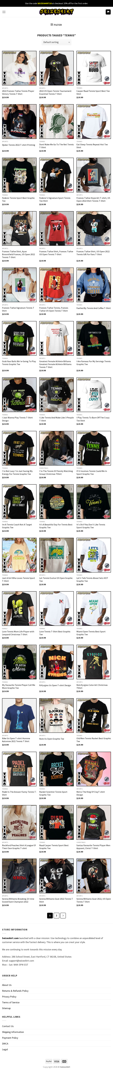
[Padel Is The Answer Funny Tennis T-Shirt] (19, 769)
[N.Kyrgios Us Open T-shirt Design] (56, 662)
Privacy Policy (9, 996)
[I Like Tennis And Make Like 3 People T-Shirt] (56, 395)
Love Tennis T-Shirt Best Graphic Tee (54, 633)
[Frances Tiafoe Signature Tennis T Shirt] (19, 285)
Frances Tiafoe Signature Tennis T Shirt (18, 309)
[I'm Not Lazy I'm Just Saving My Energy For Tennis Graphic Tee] (19, 448)
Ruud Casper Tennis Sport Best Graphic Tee (54, 847)
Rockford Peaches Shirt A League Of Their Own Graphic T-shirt (19, 847)
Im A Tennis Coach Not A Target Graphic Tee (17, 526)
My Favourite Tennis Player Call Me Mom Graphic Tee (18, 686)
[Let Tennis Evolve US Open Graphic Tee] (56, 555)
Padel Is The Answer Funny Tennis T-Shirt (19, 793)
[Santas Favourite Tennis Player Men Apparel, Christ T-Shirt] (94, 822)
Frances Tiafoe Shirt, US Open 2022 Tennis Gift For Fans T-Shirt (93, 253)
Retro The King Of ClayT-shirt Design (90, 793)
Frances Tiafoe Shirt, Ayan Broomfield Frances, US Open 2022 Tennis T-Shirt (18, 254)
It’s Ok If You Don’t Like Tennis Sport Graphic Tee (90, 526)
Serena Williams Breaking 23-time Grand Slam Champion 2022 (18, 900)
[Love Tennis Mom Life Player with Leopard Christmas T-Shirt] (19, 609)
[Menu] (4, 12)
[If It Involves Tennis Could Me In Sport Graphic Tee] (94, 448)
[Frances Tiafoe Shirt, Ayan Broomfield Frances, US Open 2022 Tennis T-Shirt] (19, 228)
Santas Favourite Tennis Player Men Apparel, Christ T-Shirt (93, 847)
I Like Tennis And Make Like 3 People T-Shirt (56, 419)
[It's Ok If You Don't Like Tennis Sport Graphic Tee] (94, 502)
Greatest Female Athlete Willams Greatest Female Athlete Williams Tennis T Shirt (55, 364)
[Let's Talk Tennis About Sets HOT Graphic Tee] (94, 555)
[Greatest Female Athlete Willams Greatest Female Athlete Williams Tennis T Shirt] (56, 338)
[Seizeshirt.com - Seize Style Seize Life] (56, 12)
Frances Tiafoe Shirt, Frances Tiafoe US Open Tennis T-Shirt (56, 253)
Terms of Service (10, 1002)
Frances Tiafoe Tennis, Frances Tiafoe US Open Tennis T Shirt (53, 309)
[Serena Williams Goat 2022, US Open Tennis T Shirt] (94, 876)
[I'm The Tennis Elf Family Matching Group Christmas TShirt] (56, 448)
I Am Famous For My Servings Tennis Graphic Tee (93, 363)
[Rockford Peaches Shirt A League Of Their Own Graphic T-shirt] (19, 822)
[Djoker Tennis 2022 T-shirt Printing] (19, 121)
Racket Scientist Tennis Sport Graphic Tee (53, 793)
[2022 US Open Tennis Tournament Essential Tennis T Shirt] (56, 68)
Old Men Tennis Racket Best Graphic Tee (93, 740)
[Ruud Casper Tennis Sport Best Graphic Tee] (56, 822)
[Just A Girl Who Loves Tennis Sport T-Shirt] (19, 555)
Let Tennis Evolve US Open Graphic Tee (56, 579)
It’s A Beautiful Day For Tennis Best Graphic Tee (55, 526)
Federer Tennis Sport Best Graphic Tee (18, 199)
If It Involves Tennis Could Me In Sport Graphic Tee (91, 472)
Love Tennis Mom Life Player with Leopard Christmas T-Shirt (18, 633)
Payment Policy (10, 1037)
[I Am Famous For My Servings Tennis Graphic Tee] (94, 338)
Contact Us (8, 1026)
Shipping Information (13, 1032)
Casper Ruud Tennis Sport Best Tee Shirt (93, 92)
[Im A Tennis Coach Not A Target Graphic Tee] (19, 502)
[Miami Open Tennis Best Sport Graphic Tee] (94, 609)
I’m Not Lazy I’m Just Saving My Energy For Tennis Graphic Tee (17, 472)
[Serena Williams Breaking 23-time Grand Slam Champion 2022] (19, 876)
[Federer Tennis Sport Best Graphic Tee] (19, 175)
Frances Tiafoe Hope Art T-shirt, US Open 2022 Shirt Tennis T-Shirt (93, 199)
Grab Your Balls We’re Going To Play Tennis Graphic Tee (19, 363)
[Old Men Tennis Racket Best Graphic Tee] (94, 716)
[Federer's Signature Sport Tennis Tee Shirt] (56, 175)
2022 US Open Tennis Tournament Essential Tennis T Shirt (55, 92)
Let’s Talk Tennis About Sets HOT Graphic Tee (92, 579)
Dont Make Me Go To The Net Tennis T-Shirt (56, 146)
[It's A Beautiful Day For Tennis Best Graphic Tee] (56, 502)
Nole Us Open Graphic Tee (51, 738)
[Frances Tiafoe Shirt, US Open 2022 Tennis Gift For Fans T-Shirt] (94, 228)
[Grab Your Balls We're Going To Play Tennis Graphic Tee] (19, 338)
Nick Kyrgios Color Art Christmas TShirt (92, 686)
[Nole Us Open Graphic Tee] (56, 716)
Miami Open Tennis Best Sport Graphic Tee (91, 633)
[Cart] (108, 12)
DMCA (5, 1043)
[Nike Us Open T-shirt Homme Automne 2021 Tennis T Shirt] (19, 716)
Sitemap (6, 1008)
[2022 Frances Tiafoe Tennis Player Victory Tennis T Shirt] (19, 68)
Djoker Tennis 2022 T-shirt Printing (18, 144)
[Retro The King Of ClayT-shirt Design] (94, 769)
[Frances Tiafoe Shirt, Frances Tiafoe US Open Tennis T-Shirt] (56, 228)
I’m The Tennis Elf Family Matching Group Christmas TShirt (56, 472)
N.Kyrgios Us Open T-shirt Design (55, 685)
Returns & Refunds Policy (15, 990)
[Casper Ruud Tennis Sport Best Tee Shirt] (94, 68)
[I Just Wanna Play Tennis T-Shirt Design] (19, 395)
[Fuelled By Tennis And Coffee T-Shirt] (94, 285)
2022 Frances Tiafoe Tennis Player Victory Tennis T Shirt (18, 92)
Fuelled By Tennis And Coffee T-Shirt (93, 308)
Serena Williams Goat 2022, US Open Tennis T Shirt (93, 900)
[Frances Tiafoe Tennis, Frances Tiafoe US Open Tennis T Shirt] (56, 285)
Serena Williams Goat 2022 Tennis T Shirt (56, 900)
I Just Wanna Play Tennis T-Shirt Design (17, 419)
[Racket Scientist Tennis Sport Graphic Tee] (56, 769)
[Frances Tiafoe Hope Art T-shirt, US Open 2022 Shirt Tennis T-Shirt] (94, 175)
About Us (7, 985)
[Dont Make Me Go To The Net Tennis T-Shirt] (56, 121)
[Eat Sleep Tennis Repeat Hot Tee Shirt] (94, 121)
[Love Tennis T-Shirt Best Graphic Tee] (56, 609)
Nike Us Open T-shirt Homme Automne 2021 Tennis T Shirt (16, 740)
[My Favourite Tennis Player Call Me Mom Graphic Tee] (19, 662)
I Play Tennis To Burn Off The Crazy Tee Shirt (93, 419)
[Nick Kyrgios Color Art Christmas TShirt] (94, 662)
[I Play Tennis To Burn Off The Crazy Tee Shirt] (94, 395)
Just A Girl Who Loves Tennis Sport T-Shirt (18, 579)
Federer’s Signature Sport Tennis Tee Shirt (54, 199)
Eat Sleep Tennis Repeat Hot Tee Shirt (92, 146)
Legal (5, 1049)
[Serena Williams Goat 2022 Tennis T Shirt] (56, 876)
